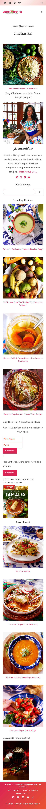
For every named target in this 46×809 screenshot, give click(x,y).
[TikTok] (33, 797)
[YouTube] (19, 3)
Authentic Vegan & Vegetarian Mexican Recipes (23, 786)
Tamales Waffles (23, 571)
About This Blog (30, 790)
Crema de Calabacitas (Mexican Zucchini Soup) (23, 249)
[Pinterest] (14, 3)
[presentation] (23, 64)
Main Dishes (13, 88)
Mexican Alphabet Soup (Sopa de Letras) (23, 677)
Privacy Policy (23, 793)
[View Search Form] (41, 2)
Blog (21, 26)
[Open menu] (41, 12)
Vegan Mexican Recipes (28, 88)
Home (14, 26)
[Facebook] (5, 3)
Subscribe (9, 451)
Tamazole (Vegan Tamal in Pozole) (23, 624)
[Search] (39, 192)
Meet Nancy (13, 790)
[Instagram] (9, 3)
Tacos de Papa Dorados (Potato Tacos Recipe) (23, 414)
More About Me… (28, 172)
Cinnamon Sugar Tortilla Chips (23, 730)
